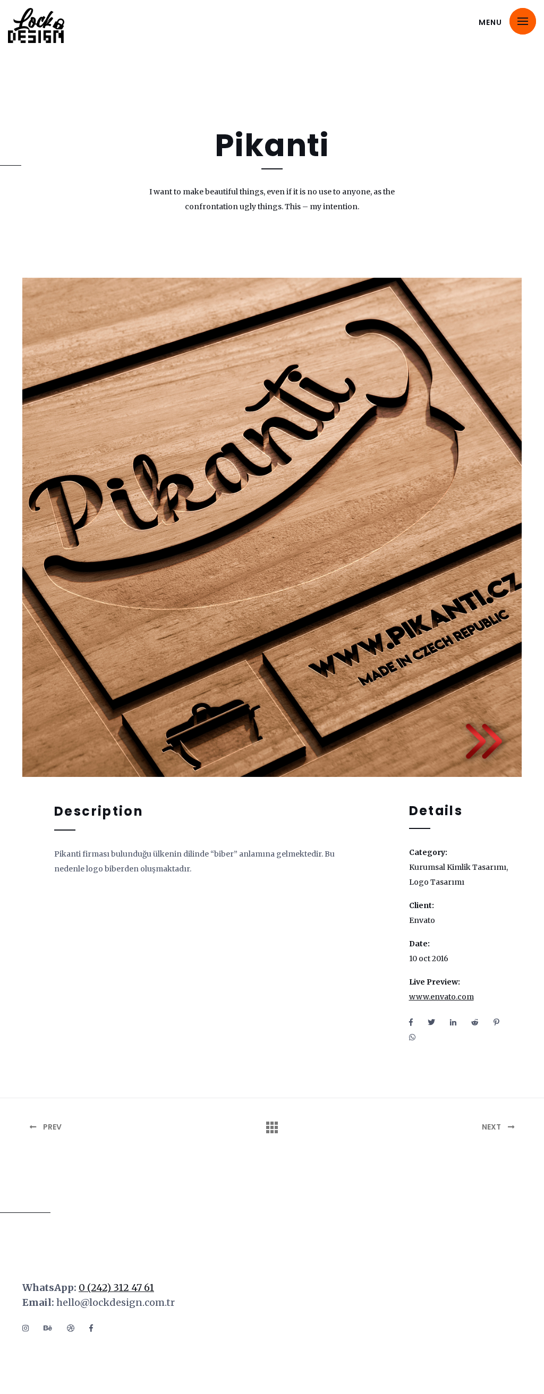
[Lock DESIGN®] (50, 25)
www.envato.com (441, 997)
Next (492, 1127)
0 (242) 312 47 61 (116, 1287)
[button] (522, 21)
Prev (51, 1127)
